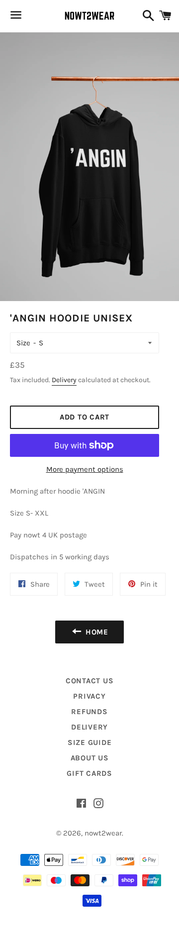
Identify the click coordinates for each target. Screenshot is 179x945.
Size (23, 342)
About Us (90, 757)
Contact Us (90, 680)
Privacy (89, 696)
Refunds (89, 711)
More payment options (84, 469)
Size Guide (90, 742)
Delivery (64, 380)
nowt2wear (103, 833)
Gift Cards (89, 773)
